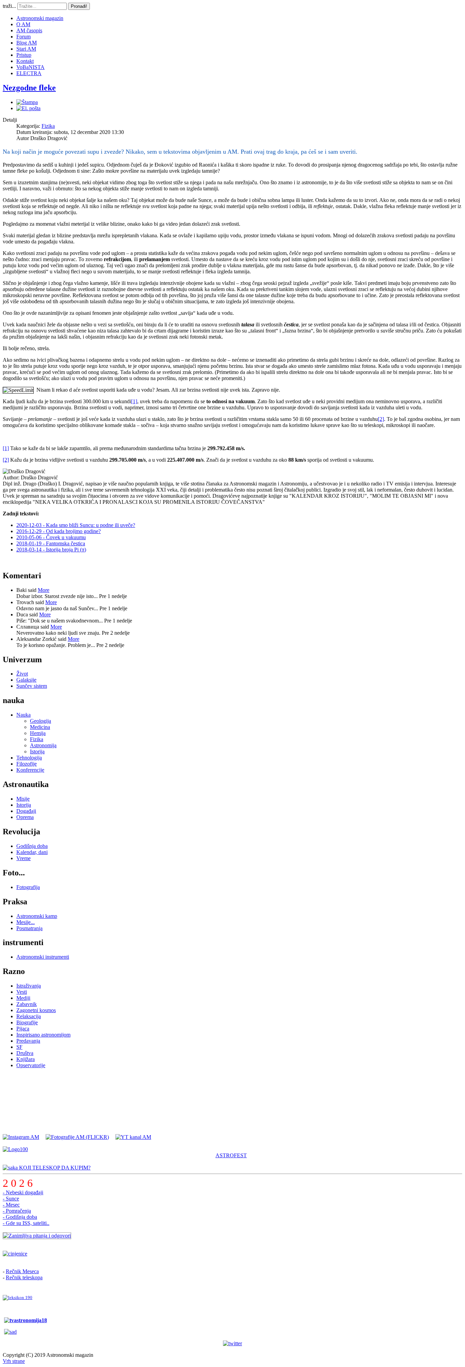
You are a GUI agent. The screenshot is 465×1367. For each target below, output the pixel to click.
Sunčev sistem (31, 686)
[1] (134, 401)
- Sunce (11, 1198)
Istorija (37, 751)
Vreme (23, 858)
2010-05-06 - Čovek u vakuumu (51, 537)
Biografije (27, 1022)
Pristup (23, 55)
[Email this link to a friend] (28, 108)
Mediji (23, 998)
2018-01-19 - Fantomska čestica (50, 543)
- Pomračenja (17, 1211)
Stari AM (26, 49)
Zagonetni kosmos (36, 1010)
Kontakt (25, 61)
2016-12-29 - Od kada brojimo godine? (58, 531)
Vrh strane (14, 1361)
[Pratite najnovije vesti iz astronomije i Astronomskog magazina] (232, 1343)
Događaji (26, 811)
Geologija (40, 721)
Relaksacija (28, 1016)
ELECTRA (29, 73)
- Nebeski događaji (23, 1192)
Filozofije (26, 764)
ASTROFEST (231, 1155)
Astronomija (43, 745)
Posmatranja (29, 928)
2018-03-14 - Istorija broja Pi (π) (51, 549)
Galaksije (26, 680)
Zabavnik (26, 1004)
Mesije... (25, 922)
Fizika (48, 126)
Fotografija (28, 887)
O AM (23, 24)
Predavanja (28, 1041)
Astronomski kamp (36, 916)
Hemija (38, 733)
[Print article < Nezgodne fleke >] (27, 102)
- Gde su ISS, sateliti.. (26, 1223)
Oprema (25, 817)
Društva (24, 1053)
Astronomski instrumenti (42, 957)
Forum (23, 36)
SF (19, 1047)
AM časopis (29, 30)
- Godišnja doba (20, 1217)
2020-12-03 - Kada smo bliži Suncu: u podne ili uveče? (75, 525)
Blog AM (26, 43)
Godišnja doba (32, 846)
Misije (23, 799)
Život (22, 674)
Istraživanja (28, 986)
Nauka (23, 715)
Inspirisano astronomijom (43, 1035)
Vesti (21, 992)
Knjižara (25, 1059)
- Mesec (11, 1205)
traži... (9, 6)
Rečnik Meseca (22, 1271)
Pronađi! (79, 6)
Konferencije (30, 770)
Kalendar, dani (32, 852)
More (43, 590)
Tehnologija (29, 758)
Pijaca (22, 1028)
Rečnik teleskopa (24, 1277)
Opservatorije (30, 1065)
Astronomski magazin (39, 18)
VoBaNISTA (30, 67)
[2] (381, 419)
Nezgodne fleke (29, 87)
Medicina (40, 727)
